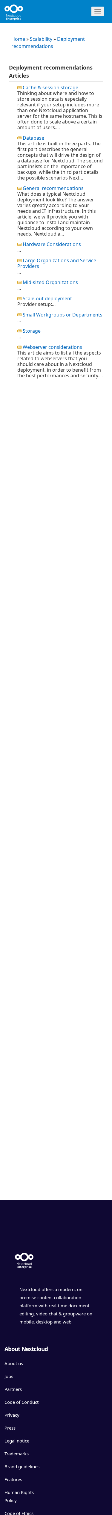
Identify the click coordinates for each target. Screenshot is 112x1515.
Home (18, 39)
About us (13, 1363)
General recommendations (53, 188)
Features (13, 1479)
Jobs (8, 1376)
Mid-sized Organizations (50, 282)
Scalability (41, 39)
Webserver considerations (52, 347)
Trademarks (16, 1454)
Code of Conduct (21, 1402)
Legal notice (16, 1441)
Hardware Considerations (52, 244)
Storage (32, 331)
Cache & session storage (50, 87)
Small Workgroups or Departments (62, 314)
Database (33, 138)
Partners (13, 1389)
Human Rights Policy (19, 1496)
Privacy (11, 1415)
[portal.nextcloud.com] (24, 10)
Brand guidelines (21, 1466)
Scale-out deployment (47, 298)
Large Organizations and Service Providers (56, 263)
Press (10, 1428)
